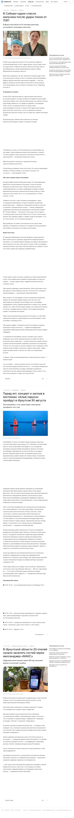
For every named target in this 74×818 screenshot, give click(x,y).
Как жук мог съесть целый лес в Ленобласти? (58, 665)
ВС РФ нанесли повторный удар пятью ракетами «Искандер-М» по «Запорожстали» (60, 62)
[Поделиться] (43, 379)
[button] (25, 43)
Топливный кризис (37, 5)
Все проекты (18, 810)
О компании (6, 810)
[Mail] (2, 1)
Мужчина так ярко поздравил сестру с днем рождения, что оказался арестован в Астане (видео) (60, 657)
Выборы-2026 (9, 5)
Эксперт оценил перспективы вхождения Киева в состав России (59, 66)
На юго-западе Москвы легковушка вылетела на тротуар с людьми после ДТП (60, 58)
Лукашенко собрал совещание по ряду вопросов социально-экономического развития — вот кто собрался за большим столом (59, 653)
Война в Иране (19, 5)
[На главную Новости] (7, 1)
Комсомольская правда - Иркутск (20, 646)
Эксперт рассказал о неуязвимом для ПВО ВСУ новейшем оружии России (60, 661)
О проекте (25, 810)
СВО (28, 5)
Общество (21, 10)
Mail (2, 810)
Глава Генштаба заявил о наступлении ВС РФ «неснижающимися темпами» (60, 70)
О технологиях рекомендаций (34, 810)
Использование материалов (63, 810)
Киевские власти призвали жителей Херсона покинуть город (59, 75)
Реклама (12, 810)
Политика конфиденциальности (48, 810)
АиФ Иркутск (14, 10)
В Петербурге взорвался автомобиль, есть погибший (60, 649)
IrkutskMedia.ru (15, 390)
